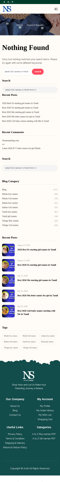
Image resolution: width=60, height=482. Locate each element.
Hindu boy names (10, 336)
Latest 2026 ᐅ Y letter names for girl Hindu (21, 148)
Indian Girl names (10, 342)
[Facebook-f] (4, 2)
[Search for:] (17, 71)
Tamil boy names (29, 342)
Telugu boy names (11, 348)
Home (19, 25)
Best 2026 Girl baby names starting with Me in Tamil (25, 121)
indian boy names (48, 336)
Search (6, 80)
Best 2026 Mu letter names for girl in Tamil (21, 116)
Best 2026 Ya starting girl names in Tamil (20, 107)
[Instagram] (8, 2)
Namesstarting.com (10, 140)
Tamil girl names (47, 342)
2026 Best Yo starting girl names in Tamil (20, 103)
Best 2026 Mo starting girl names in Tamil (20, 112)
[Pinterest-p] (12, 2)
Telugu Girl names (30, 348)
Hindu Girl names (29, 336)
